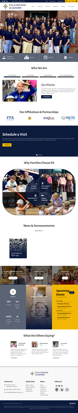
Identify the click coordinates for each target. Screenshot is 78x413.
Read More (47, 96)
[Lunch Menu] (66, 1)
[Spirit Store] (76, 1)
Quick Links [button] (52, 1)
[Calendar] (73, 1)
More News (38, 231)
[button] (46, 1)
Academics (48, 6)
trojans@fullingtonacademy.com (14, 392)
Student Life (55, 6)
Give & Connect (71, 6)
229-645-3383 (21, 1)
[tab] (12, 75)
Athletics (63, 6)
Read (65, 278)
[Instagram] (2, 1)
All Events (71, 292)
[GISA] (57, 390)
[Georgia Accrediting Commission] (62, 390)
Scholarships (29, 389)
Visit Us (8, 145)
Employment (29, 391)
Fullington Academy (14, 6)
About (33, 6)
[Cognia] (67, 390)
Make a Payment (30, 387)
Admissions (40, 6)
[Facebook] (4, 1)
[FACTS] (7, 1)
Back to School (29, 385)
